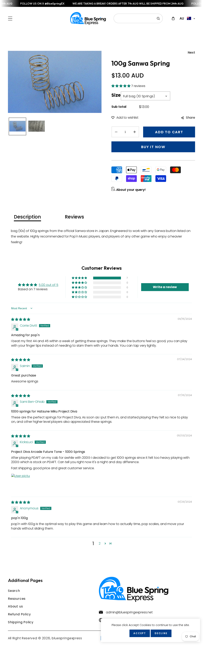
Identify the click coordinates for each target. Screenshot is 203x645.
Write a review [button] (165, 287)
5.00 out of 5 (48, 285)
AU (182, 18)
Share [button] (190, 117)
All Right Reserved (22, 638)
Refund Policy (19, 614)
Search (14, 590)
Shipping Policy (21, 622)
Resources (17, 598)
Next (191, 52)
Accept (139, 633)
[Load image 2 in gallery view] (36, 126)
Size (116, 95)
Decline (161, 633)
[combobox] (138, 18)
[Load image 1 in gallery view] (17, 126)
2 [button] (100, 543)
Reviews (74, 217)
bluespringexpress (67, 638)
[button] (10, 18)
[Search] (158, 18)
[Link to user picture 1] (20, 483)
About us (15, 606)
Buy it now (153, 146)
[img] (20, 319)
